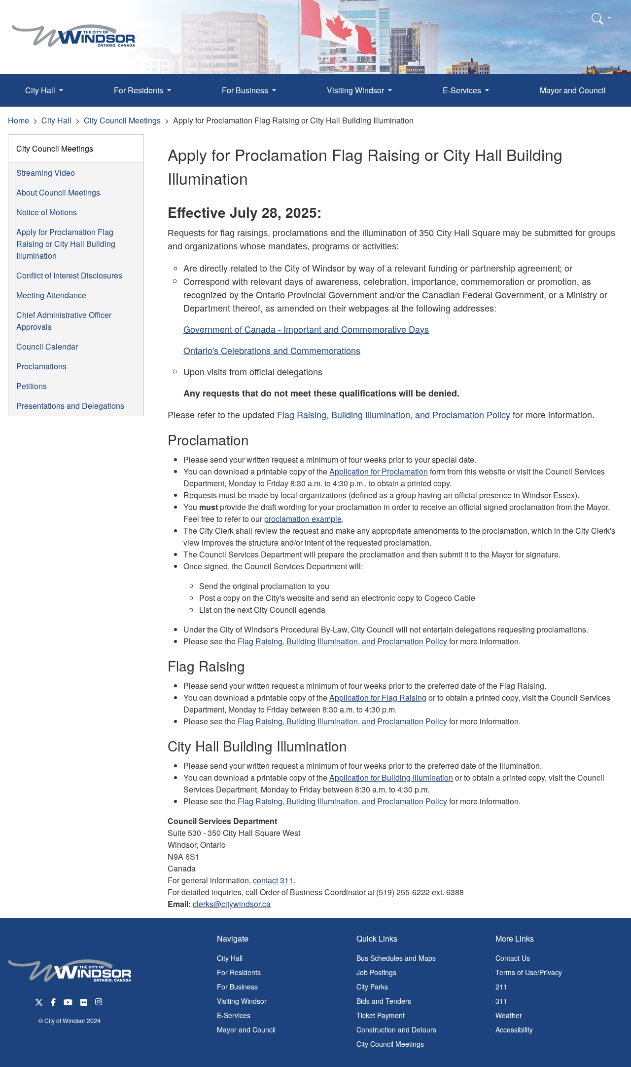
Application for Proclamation (378, 471)
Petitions (31, 386)
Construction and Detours (396, 1029)
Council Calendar (47, 346)
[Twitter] (39, 1001)
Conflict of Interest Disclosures (69, 275)
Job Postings (376, 972)
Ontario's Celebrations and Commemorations (271, 350)
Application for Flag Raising (377, 697)
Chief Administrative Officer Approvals (63, 320)
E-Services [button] (463, 90)
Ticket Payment (380, 1015)
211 (501, 986)
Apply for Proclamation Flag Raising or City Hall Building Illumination (65, 243)
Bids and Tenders (383, 1001)
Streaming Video (45, 172)
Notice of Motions (46, 212)
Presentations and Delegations (70, 405)
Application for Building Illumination (391, 777)
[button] (601, 18)
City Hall (56, 120)
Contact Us (512, 958)
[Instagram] (99, 1001)
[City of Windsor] (73, 28)
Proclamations (41, 366)
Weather (508, 1015)
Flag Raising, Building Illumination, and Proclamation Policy (393, 414)
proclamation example (303, 518)
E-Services (233, 1015)
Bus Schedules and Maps (396, 958)
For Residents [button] (139, 90)
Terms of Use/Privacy (528, 972)
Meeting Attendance (51, 295)
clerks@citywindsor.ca (232, 903)
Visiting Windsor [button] (356, 90)
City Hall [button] (41, 90)
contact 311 (273, 880)
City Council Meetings (122, 120)
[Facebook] (53, 1001)
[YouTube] (68, 1001)
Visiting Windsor (242, 1001)
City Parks (372, 986)
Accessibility (514, 1029)
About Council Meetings (58, 192)
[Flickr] (83, 1001)
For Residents (239, 972)
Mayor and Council (573, 90)
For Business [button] (246, 90)
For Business (237, 986)
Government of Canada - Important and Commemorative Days (306, 328)
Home (18, 120)
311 (501, 1001)
